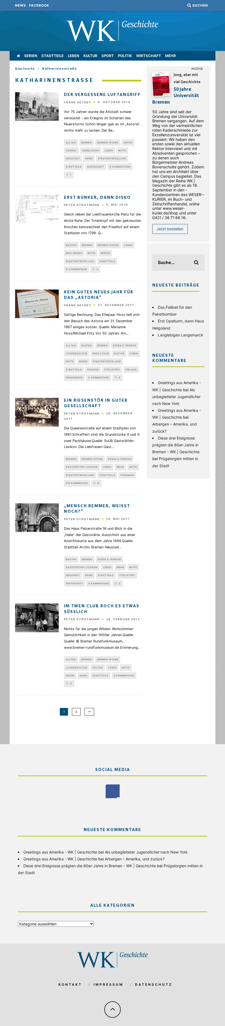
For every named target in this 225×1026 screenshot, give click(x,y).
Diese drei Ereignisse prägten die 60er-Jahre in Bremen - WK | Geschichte (175, 445)
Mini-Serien (74, 253)
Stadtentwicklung (112, 158)
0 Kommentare (120, 166)
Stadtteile (52, 55)
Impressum (108, 984)
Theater (93, 369)
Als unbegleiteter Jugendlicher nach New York (176, 396)
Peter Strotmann (82, 204)
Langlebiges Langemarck (180, 335)
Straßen (127, 475)
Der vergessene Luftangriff (102, 95)
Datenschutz (153, 984)
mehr (170, 55)
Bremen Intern (107, 142)
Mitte (122, 150)
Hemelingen (90, 150)
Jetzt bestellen (170, 228)
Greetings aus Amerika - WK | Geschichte (60, 852)
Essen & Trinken (124, 345)
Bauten (71, 245)
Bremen (86, 142)
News (20, 5)
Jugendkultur (76, 353)
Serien (30, 55)
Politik (125, 55)
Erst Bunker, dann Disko (97, 197)
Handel (71, 150)
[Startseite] (18, 56)
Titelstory (112, 369)
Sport (108, 55)
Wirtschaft (148, 55)
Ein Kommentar (77, 483)
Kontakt (70, 984)
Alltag (71, 142)
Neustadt (73, 158)
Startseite (25, 68)
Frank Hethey (77, 102)
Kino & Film (100, 353)
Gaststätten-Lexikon (82, 467)
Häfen (128, 142)
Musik (83, 361)
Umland (131, 369)
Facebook (39, 5)
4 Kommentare (98, 583)
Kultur (90, 55)
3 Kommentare (124, 675)
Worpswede (74, 377)
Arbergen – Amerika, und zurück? (135, 859)
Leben (73, 55)
